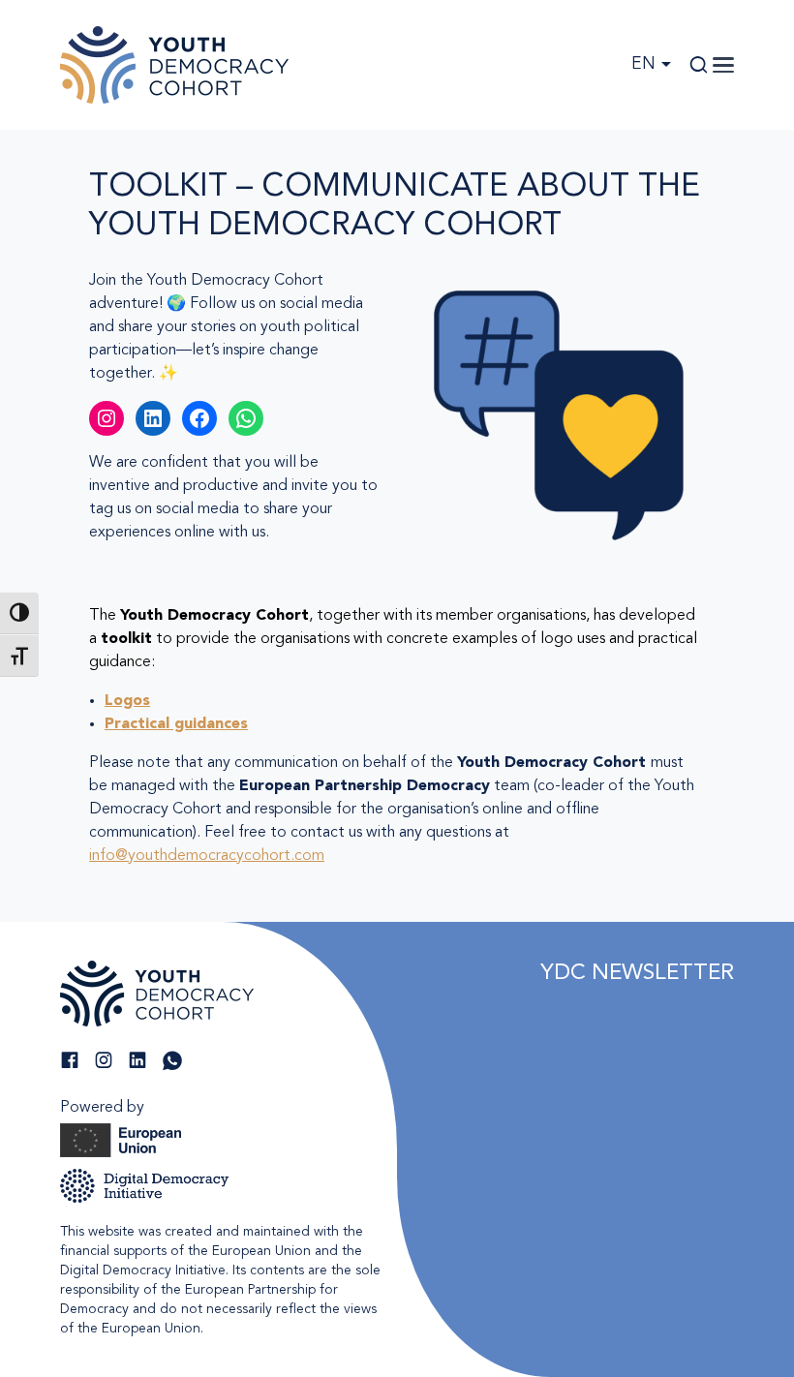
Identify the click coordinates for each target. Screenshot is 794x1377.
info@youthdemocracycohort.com (206, 856)
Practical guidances (176, 724)
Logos (127, 701)
